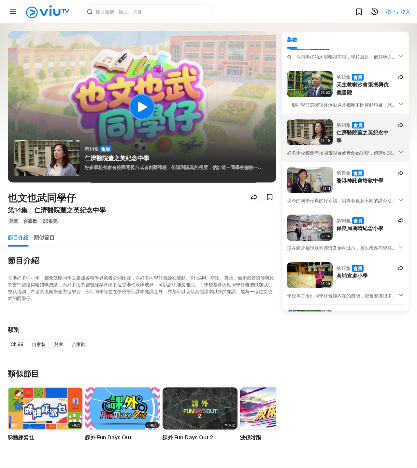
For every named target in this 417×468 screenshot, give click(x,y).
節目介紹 (18, 237)
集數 (292, 39)
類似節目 (44, 237)
